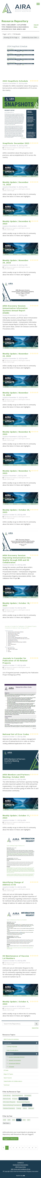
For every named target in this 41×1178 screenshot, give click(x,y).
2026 (4, 1120)
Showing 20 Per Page (11, 37)
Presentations (26, 1105)
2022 (24, 1120)
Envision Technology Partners (16, 1057)
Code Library (6, 1095)
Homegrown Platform (14, 1063)
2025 (9, 1120)
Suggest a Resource (10, 1139)
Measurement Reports (23, 1102)
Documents (28, 1095)
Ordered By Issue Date (29, 37)
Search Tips (35, 1028)
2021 (28, 1120)
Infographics (22, 1099)
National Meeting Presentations (12, 1105)
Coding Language (12, 1046)
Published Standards (9, 1108)
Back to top (19, 1175)
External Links (7, 1099)
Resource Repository (15, 21)
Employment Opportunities (20, 1165)
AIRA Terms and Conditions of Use (20, 1169)
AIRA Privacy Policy (20, 1167)
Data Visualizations (12, 1050)
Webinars (31, 1108)
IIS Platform (10, 1054)
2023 (18, 1120)
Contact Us (20, 1162)
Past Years (6, 1123)
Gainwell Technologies (15, 1060)
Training (18, 1108)
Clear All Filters (36, 26)
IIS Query (14, 1099)
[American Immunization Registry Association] (17, 8)
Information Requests (9, 1102)
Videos (25, 1108)
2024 (13, 1120)
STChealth (11, 1066)
